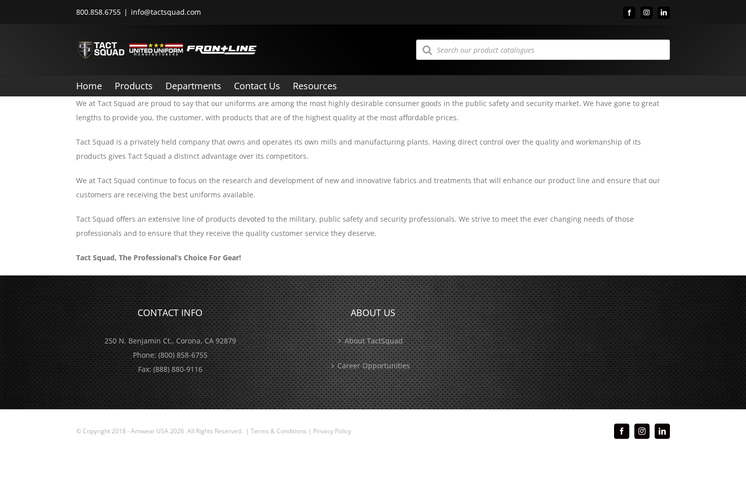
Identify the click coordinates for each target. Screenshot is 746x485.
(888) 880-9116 (177, 369)
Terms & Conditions (279, 431)
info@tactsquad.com (166, 12)
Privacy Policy (332, 431)
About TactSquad (374, 340)
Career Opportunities (373, 365)
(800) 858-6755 (183, 355)
